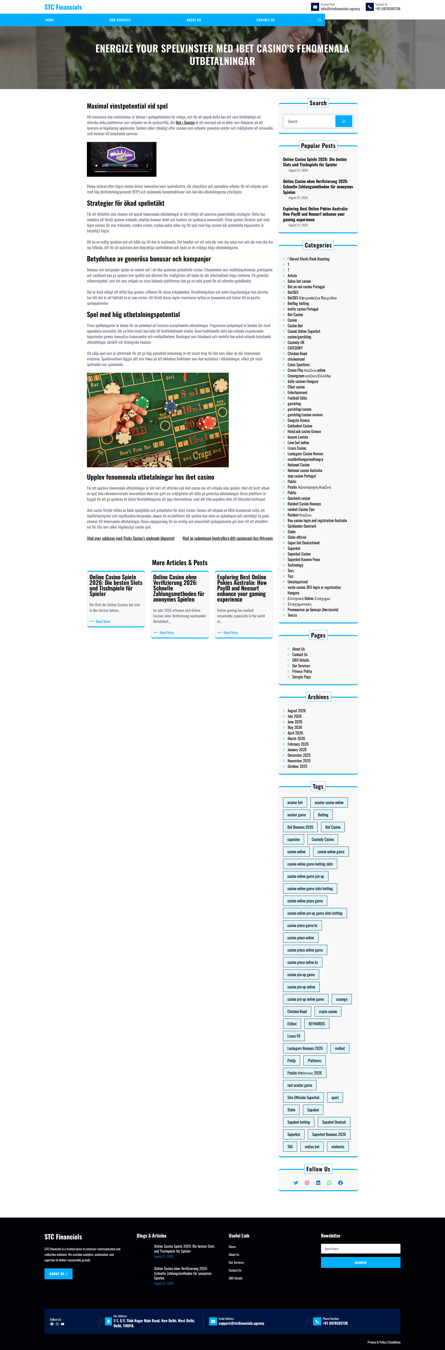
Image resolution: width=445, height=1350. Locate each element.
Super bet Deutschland (304, 542)
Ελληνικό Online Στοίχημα (309, 598)
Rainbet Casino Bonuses (304, 504)
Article (292, 275)
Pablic (292, 481)
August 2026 (297, 710)
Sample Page (301, 677)
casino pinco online (300, 937)
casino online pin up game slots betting (315, 913)
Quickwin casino (299, 498)
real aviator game (299, 1085)
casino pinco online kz (302, 962)
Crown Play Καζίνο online (306, 370)
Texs (291, 570)
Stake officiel (297, 537)
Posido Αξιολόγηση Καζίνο (309, 487)
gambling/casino (299, 409)
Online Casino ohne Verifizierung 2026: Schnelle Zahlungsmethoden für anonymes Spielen (318, 187)
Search (361, 1262)
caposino (293, 839)
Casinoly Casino (323, 839)
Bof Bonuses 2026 (300, 827)
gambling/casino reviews (305, 414)
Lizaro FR (293, 1036)
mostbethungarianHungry (305, 459)
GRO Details (300, 660)
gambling (294, 403)
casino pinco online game (305, 950)
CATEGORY (295, 348)
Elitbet (292, 1023)
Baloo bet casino (299, 281)
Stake (292, 531)
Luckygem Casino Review (305, 453)
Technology (295, 565)
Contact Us (300, 654)
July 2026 (295, 716)
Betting (323, 815)
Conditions (394, 1342)
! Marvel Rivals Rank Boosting (309, 259)
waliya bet (312, 1146)
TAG (290, 1146)
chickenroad (296, 359)
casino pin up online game (305, 999)
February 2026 (298, 744)
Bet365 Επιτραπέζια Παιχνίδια (312, 298)
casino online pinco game (305, 901)
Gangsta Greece (299, 420)
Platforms (314, 1060)
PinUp (291, 1060)
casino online (296, 851)
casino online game (331, 851)
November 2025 (299, 760)
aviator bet (295, 802)
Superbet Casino (299, 554)
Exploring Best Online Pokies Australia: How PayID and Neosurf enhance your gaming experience (315, 214)
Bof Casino (295, 314)
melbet (340, 1048)
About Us (298, 649)
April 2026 (295, 733)
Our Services (301, 665)
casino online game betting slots (310, 864)
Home (232, 1246)
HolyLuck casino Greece (304, 431)
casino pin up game (301, 974)
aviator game (296, 815)
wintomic (337, 1146)
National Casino (298, 465)
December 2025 (299, 755)
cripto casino (328, 1011)
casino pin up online (301, 987)
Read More (104, 621)
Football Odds (297, 398)
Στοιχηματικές (300, 604)
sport (335, 1097)
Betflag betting (298, 303)
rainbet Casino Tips (301, 509)
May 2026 (295, 727)
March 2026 (296, 738)
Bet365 (293, 292)
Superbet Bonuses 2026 (329, 1134)
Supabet (313, 1110)
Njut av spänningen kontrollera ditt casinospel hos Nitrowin (228, 538)
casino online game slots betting (310, 888)
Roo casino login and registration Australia (317, 520)
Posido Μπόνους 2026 (304, 1073)
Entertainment (297, 392)
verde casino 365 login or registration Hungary (314, 590)
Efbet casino (296, 387)
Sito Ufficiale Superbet (303, 1097)
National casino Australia (305, 470)
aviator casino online (329, 802)
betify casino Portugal (303, 309)
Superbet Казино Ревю (304, 559)
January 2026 (297, 749)
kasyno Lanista (298, 437)
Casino (292, 320)
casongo (341, 999)
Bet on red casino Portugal (306, 286)
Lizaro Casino (297, 448)
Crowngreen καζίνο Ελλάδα (309, 375)
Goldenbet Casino (300, 426)
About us (56, 1273)
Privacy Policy (302, 671)
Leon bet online (298, 442)
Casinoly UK (296, 342)
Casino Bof (295, 325)
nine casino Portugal (302, 476)
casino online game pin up (305, 876)
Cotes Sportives (299, 364)
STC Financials (63, 7)
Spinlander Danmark (302, 526)
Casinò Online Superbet (304, 331)
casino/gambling (299, 337)
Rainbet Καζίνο (299, 515)
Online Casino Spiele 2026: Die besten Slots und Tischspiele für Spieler (315, 162)
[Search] (343, 121)
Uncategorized (298, 581)
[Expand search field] (319, 20)
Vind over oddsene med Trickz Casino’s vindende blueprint (131, 538)
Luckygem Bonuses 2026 (305, 1048)
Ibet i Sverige (185, 122)
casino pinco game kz (302, 925)
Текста (292, 615)
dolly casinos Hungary (303, 381)
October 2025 (297, 766)
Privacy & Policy (377, 1342)
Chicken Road (297, 353)
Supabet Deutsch (334, 1122)
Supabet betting (298, 1122)
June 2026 (295, 722)
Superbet (294, 548)
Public (292, 492)
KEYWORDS (317, 1023)
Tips (290, 576)
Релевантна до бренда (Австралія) (313, 609)
